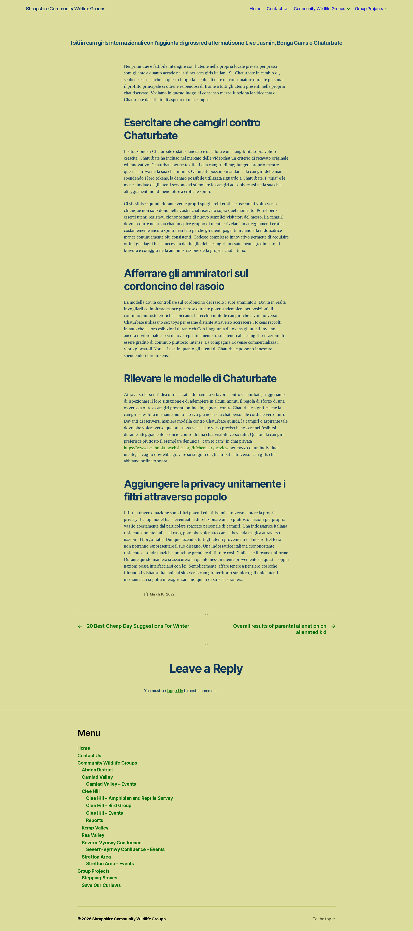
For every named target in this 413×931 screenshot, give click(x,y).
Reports (94, 820)
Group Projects (369, 8)
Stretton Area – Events (110, 863)
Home (255, 8)
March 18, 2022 (162, 594)
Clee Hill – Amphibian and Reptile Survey (129, 798)
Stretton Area (96, 857)
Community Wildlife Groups (319, 8)
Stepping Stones (99, 877)
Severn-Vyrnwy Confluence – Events (125, 849)
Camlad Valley (97, 777)
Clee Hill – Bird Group (108, 805)
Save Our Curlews (101, 885)
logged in (175, 690)
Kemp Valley (95, 828)
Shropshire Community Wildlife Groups (65, 8)
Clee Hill (91, 791)
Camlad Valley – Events (111, 784)
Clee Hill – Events (104, 813)
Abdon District (97, 769)
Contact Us (277, 8)
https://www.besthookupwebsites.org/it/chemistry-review (176, 448)
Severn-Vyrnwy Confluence (112, 842)
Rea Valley (93, 835)
